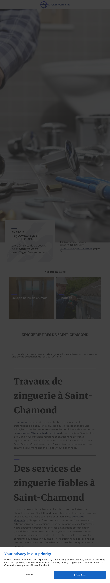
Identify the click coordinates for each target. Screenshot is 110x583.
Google (35, 565)
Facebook (44, 565)
